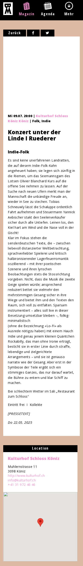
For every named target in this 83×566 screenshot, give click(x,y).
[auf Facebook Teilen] (33, 33)
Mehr (69, 13)
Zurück (14, 32)
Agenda (48, 13)
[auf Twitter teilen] (48, 33)
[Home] (8, 13)
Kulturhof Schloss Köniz (33, 458)
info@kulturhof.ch (22, 480)
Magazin (27, 13)
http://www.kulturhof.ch (26, 475)
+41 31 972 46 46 (21, 484)
